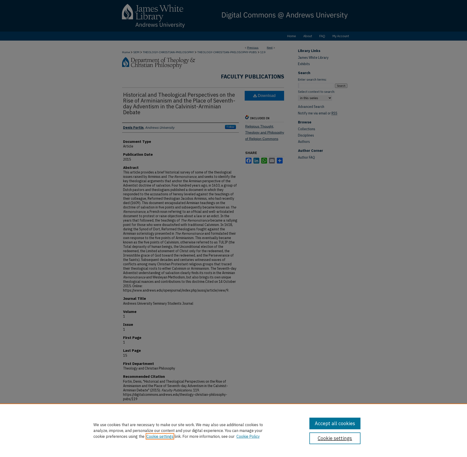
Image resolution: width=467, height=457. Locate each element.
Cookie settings (159, 436)
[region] (233, 430)
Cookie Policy (248, 436)
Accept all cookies (335, 423)
